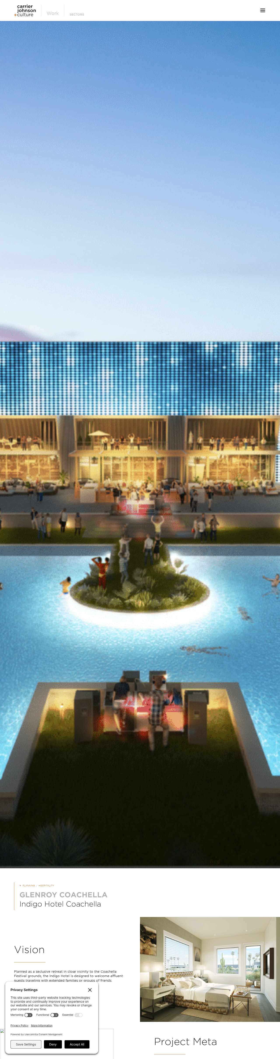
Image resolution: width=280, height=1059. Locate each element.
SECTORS (77, 14)
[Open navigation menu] (262, 10)
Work (53, 13)
